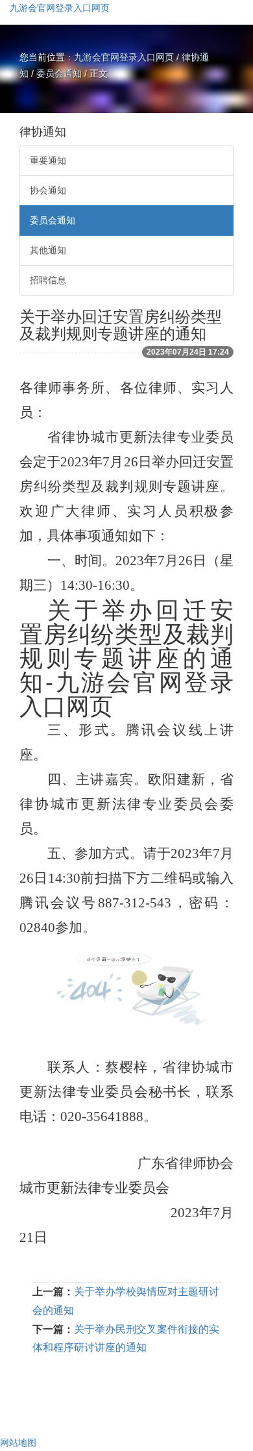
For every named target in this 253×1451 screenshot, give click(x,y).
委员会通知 (59, 73)
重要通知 (48, 160)
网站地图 (18, 1442)
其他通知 (48, 250)
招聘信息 (48, 280)
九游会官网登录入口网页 (60, 8)
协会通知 (48, 190)
